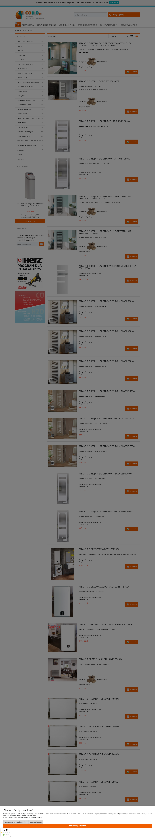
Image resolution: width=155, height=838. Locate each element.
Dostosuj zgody (36, 822)
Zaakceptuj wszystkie (77, 826)
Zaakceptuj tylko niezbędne (15, 822)
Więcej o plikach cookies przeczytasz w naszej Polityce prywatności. (23, 817)
